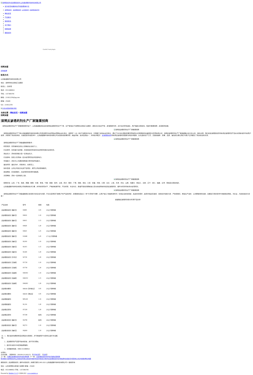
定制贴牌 (61, 359)
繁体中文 (26, 6)
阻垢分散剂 (44, 359)
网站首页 (14, 113)
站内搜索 (81, 359)
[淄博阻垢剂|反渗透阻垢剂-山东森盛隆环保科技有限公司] (21, 3)
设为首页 (8, 6)
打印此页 (36, 354)
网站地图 (88, 359)
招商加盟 (23, 113)
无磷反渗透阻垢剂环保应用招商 (18, 357)
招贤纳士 (74, 359)
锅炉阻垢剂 (36, 359)
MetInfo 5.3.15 (13, 373)
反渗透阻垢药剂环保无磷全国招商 (48, 357)
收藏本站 (14, 6)
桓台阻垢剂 (28, 359)
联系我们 (4, 359)
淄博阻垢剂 (11, 359)
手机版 (20, 6)
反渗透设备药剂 (34, 10)
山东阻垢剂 (25, 10)
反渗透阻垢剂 (17, 10)
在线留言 (68, 359)
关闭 (44, 354)
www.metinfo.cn (32, 373)
